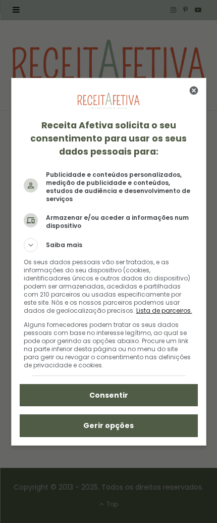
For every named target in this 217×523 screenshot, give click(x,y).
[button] (109, 245)
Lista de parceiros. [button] (164, 310)
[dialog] (108, 262)
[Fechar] (194, 90)
